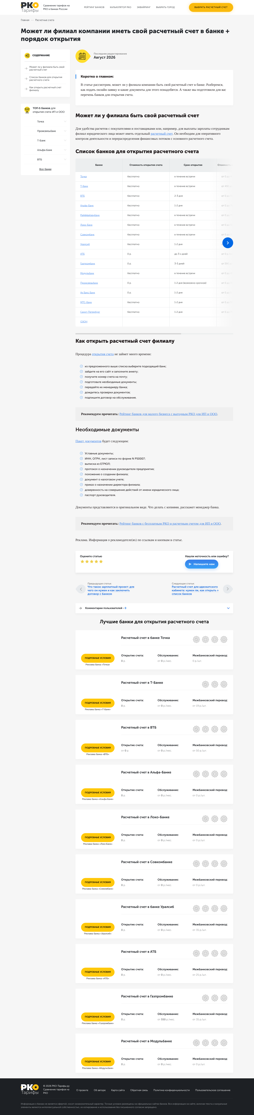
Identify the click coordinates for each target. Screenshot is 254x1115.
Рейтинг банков (94, 7)
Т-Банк (84, 186)
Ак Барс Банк (87, 292)
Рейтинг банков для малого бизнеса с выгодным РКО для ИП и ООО (168, 414)
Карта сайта (118, 1090)
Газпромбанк (87, 263)
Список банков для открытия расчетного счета (45, 78)
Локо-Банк (86, 225)
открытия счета (103, 354)
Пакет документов (88, 441)
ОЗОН (83, 321)
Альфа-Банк (87, 205)
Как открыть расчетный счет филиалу (45, 89)
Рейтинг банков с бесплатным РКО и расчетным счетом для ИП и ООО (170, 523)
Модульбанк (87, 273)
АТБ (82, 254)
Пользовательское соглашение (212, 1090)
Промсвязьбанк (89, 283)
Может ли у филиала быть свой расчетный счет (47, 68)
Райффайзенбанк (90, 215)
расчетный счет (162, 133)
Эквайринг (143, 7)
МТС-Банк (86, 302)
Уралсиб (85, 244)
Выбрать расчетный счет (211, 7)
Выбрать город (165, 7)
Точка (83, 176)
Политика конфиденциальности (171, 1090)
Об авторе (100, 1090)
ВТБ (82, 196)
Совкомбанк (87, 234)
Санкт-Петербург (90, 312)
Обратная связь (139, 1090)
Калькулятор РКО (120, 7)
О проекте (82, 1090)
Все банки (45, 169)
